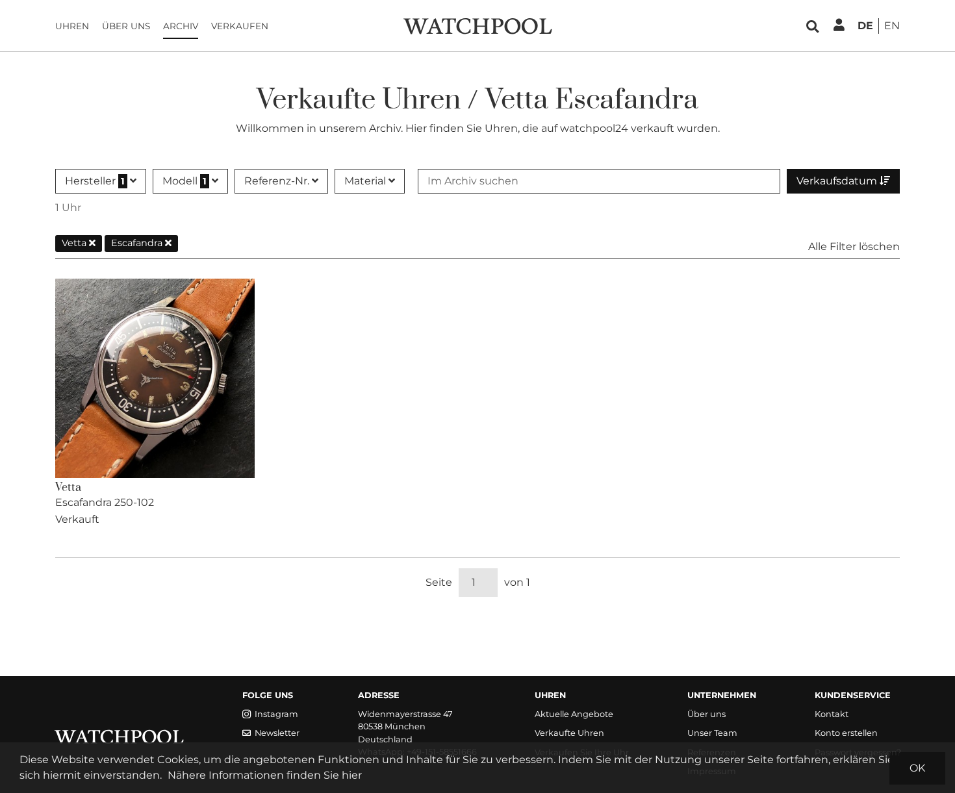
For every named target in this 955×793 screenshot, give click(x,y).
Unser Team (712, 733)
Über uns (126, 26)
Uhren (72, 26)
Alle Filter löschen (854, 246)
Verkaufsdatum (838, 181)
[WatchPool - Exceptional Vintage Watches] (477, 25)
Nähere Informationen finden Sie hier (265, 775)
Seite (439, 582)
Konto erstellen (846, 733)
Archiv (180, 26)
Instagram (276, 714)
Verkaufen (239, 26)
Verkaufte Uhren (569, 733)
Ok (917, 768)
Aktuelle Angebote (574, 714)
